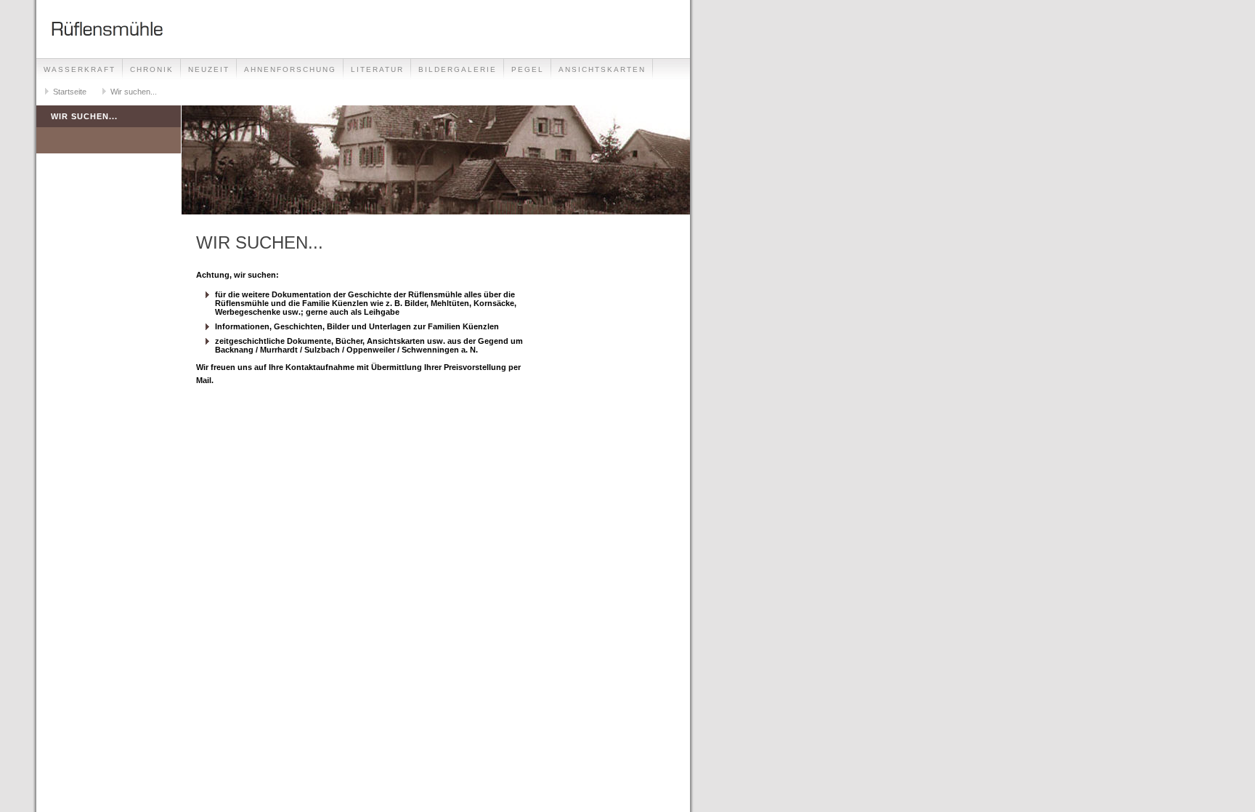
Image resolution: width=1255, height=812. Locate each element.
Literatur (377, 69)
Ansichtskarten (602, 69)
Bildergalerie (457, 69)
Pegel (527, 69)
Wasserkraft (79, 69)
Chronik (152, 69)
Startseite (69, 91)
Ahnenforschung (290, 69)
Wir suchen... (133, 91)
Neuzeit (209, 69)
